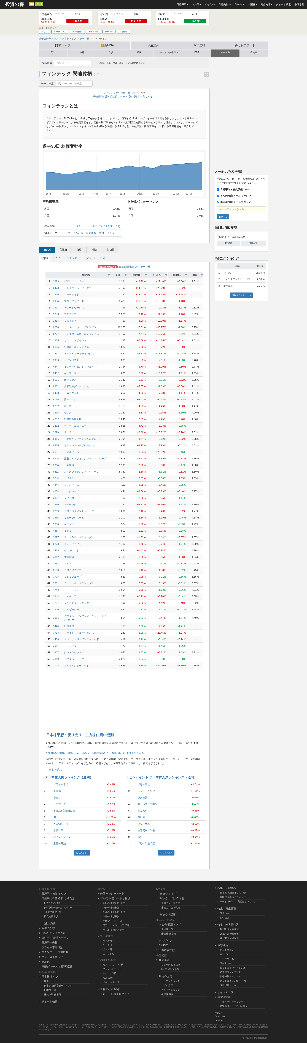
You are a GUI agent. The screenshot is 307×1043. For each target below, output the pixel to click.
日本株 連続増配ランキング (58, 985)
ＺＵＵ (68, 530)
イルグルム (70, 524)
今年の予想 (48, 928)
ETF (196, 52)
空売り (253, 52)
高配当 (63, 249)
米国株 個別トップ (170, 924)
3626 (56, 432)
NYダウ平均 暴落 (170, 969)
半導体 (57, 791)
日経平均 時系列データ (55, 937)
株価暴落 (164, 960)
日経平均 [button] (182, 4)
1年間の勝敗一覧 (52, 912)
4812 (56, 557)
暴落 (139, 52)
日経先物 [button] (223, 4)
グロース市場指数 (52, 956)
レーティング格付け (167, 52)
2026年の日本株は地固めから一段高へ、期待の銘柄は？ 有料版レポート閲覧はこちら (95, 753)
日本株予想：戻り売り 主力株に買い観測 (80, 735)
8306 (56, 458)
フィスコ (69, 497)
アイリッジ (70, 645)
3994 (56, 301)
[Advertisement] (124, 699)
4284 (56, 491)
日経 (102, 258)
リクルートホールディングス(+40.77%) (96, 226)
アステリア (70, 314)
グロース (91, 258)
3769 (56, 511)
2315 (56, 320)
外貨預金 (224, 913)
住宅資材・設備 (146, 830)
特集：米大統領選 (228, 924)
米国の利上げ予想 (170, 907)
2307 (56, 652)
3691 (56, 452)
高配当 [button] (152, 45)
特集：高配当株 (226, 887)
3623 (56, 281)
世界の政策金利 (109, 989)
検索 (46, 981)
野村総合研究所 (73, 419)
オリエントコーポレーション (80, 445)
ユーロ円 (107, 945)
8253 (56, 543)
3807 (56, 497)
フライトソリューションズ (79, 632)
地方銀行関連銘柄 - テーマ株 (124, 266)
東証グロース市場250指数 (57, 966)
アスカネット (71, 392)
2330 (56, 294)
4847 (56, 366)
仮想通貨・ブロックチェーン (102, 232)
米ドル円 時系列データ (114, 929)
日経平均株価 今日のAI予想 (58, 898)
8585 (56, 445)
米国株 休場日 (168, 933)
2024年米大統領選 (229, 929)
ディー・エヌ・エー (75, 425)
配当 (53, 52)
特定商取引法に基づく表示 (234, 1006)
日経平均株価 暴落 (171, 965)
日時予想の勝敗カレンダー (58, 907)
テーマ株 (109, 32)
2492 (56, 373)
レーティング (60, 32)
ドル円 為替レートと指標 (115, 898)
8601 (56, 386)
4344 (56, 484)
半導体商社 (144, 784)
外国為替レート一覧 (112, 893)
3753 (56, 632)
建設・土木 (144, 823)
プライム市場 (75, 232)
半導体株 (123, 32)
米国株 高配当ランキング (233, 897)
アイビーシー (71, 609)
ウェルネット (71, 550)
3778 (56, 665)
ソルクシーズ (71, 491)
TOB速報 (199, 45)
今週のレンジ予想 (170, 903)
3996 (56, 360)
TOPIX (46, 961)
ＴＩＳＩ (69, 432)
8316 (56, 438)
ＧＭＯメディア (73, 570)
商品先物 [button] (266, 4)
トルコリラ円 (110, 973)
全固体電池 (59, 843)
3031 (56, 583)
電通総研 (69, 557)
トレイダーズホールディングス (81, 333)
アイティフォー (73, 589)
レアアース (59, 804)
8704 (56, 333)
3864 (56, 465)
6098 (56, 327)
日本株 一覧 (50, 990)
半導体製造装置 (146, 843)
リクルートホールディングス (80, 327)
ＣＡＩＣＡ (70, 320)
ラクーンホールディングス (79, 583)
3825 (56, 340)
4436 (56, 639)
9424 (56, 626)
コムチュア (70, 596)
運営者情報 (224, 996)
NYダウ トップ (168, 893)
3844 (56, 596)
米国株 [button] (251, 4)
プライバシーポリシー (231, 1001)
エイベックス (71, 504)
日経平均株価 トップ (54, 893)
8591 (56, 379)
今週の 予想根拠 (111, 916)
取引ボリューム (228, 985)
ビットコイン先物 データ (233, 980)
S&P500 (163, 945)
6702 (56, 406)
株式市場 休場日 (52, 994)
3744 (56, 478)
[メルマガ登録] (31, 3)
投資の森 (14, 4)
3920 (56, 609)
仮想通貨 (222, 945)
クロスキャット (73, 652)
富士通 (68, 406)
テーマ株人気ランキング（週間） (69, 777)
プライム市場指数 (52, 947)
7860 (56, 504)
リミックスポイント (75, 340)
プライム (58, 258)
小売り (57, 797)
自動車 (141, 817)
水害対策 (58, 830)
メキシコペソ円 (111, 982)
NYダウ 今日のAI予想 (171, 898)
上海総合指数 (167, 950)
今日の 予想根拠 (111, 907)
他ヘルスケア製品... (149, 804)
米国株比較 (93, 32)
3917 (56, 645)
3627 (56, 537)
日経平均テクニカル (54, 932)
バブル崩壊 (167, 985)
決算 (82, 52)
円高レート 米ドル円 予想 (116, 925)
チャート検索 (283, 4)
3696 (56, 412)
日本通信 (69, 626)
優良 (94, 249)
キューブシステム (74, 517)
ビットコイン (227, 950)
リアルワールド (73, 452)
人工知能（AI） (62, 823)
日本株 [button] (238, 4)
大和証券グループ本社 (76, 386)
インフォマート (73, 373)
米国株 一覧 (167, 929)
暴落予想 (299, 4)
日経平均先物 (50, 942)
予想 (110, 52)
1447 (56, 353)
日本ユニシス (71, 399)
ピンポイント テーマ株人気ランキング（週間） (163, 777)
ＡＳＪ (68, 563)
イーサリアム (227, 959)
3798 (56, 576)
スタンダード (74, 258)
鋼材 (140, 836)
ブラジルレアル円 (112, 969)
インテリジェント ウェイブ (80, 366)
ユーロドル (108, 954)
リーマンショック (170, 981)
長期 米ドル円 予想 (113, 921)
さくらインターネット (76, 665)
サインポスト (71, 360)
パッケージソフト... (149, 791)
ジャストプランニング (76, 602)
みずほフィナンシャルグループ (81, 471)
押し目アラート (245, 45)
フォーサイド (71, 294)
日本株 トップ (50, 976)
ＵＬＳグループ (73, 576)
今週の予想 (48, 923)
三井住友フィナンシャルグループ (82, 438)
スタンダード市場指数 (55, 952)
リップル (224, 954)
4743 (56, 589)
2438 (56, 392)
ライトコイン (227, 963)
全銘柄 (47, 249)
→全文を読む (54, 769)
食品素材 (142, 810)
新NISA (108, 45)
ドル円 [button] (195, 4)
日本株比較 (77, 32)
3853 (56, 314)
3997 (56, 307)
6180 (56, 570)
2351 (56, 563)
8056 (56, 399)
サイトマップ (225, 992)
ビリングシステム (74, 281)
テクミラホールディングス (79, 537)
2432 (56, 425)
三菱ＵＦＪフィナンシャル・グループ (85, 458)
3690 (56, 524)
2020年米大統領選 (229, 933)
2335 (56, 517)
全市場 (44, 258)
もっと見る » (82, 853)
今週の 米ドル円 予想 (114, 912)
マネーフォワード (74, 301)
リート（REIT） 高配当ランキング (238, 901)
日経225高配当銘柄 (64, 810)
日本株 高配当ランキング (233, 892)
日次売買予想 (51, 916)
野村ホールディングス (76, 347)
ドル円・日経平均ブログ (115, 993)
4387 (56, 530)
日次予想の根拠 (52, 903)
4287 (56, 602)
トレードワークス (74, 307)
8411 (56, 471)
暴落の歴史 (165, 976)
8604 (56, 347)
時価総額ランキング (230, 972)
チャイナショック (170, 990)
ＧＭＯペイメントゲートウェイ (81, 511)
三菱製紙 (69, 465)
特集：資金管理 (226, 908)
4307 (56, 419)
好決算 (110, 249)
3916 (56, 617)
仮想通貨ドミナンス (230, 976)
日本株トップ (61, 45)
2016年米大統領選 (229, 938)
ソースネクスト (73, 484)
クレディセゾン (73, 543)
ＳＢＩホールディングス (77, 287)
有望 (79, 249)
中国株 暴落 (167, 994)
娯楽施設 (142, 797)
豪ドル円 (107, 940)
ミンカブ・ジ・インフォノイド (81, 639)
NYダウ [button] (209, 4)
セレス (68, 412)
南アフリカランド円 (113, 964)
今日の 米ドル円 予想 (114, 903)
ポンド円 (107, 949)
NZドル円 (108, 977)
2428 (56, 550)
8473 (56, 287)
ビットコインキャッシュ (232, 967)
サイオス (69, 478)
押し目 (39, 4)
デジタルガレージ (74, 659)
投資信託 (224, 917)
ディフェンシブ (62, 836)
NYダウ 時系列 (168, 914)
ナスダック (165, 940)
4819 (56, 659)
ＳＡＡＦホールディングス (79, 353)
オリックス (70, 379)
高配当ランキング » (241, 295)
